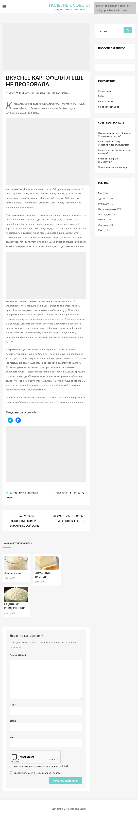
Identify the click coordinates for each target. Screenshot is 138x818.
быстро (13, 492)
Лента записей (105, 101)
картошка (33, 492)
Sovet (11, 92)
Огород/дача (104, 214)
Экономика (103, 224)
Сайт (12, 736)
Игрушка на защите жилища (112, 167)
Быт (100, 193)
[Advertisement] (46, 46)
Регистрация (104, 90)
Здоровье (103, 198)
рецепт (9, 497)
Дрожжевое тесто (14, 573)
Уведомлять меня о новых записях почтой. (37, 772)
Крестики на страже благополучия (108, 160)
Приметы (102, 219)
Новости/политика (107, 209)
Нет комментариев (60, 92)
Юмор (101, 230)
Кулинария (40, 92)
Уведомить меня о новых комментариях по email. (41, 765)
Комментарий (18, 654)
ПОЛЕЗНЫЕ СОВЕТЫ (69, 6)
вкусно (22, 492)
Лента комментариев (108, 106)
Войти (101, 96)
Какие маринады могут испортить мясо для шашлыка (113, 143)
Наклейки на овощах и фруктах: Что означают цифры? (114, 134)
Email (14, 720)
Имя (13, 704)
